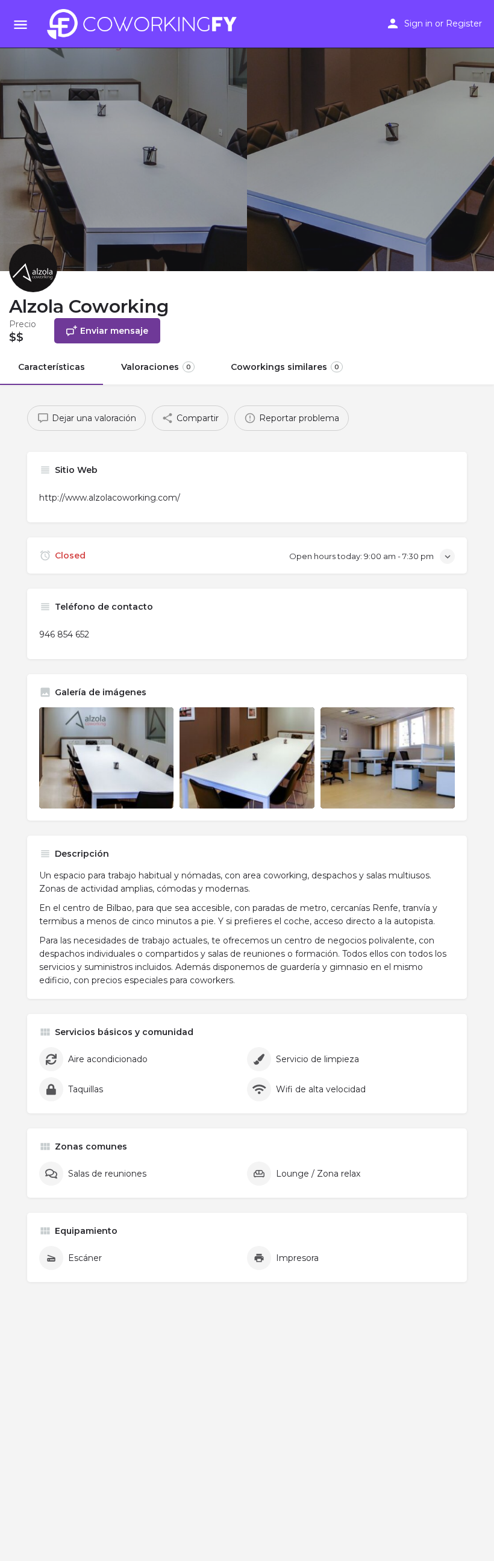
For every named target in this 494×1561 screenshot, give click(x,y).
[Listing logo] (33, 268)
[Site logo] (145, 24)
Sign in (418, 23)
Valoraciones (156, 366)
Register (464, 23)
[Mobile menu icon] (20, 24)
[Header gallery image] (123, 135)
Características (51, 366)
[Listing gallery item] (106, 757)
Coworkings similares (285, 366)
